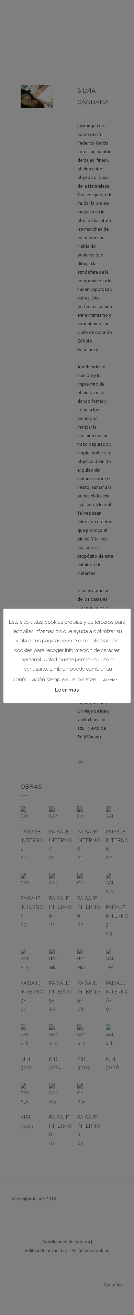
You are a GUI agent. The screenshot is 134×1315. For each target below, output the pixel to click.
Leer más (67, 690)
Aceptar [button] (110, 680)
